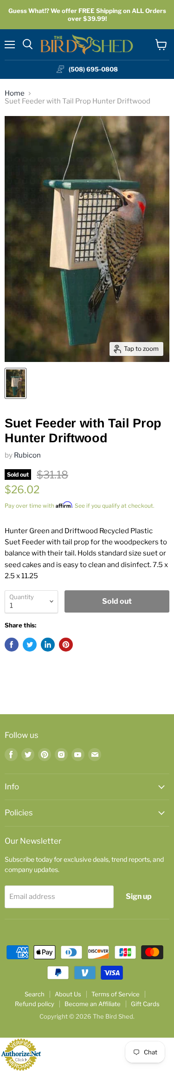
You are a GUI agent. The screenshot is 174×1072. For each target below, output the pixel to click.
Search (35, 994)
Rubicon (27, 455)
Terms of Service (115, 994)
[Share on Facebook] (12, 645)
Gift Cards (145, 1003)
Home (15, 93)
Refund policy (34, 1003)
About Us (68, 994)
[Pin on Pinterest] (66, 645)
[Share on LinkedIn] (48, 645)
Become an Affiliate (92, 1003)
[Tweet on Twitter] (30, 645)
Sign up (139, 896)
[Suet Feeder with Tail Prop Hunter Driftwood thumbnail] (15, 383)
